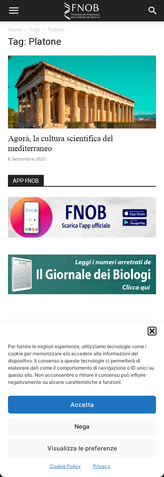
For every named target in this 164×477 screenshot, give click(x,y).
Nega (82, 426)
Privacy (101, 466)
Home (15, 29)
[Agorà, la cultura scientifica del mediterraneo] (82, 92)
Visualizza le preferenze (82, 448)
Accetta (82, 404)
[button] (152, 331)
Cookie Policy (65, 466)
